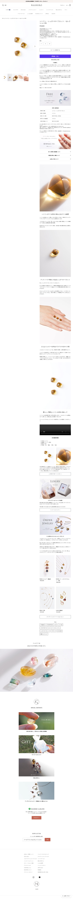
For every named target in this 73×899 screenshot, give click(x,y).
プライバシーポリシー (28, 872)
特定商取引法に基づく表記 (43, 872)
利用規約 (39, 869)
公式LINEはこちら (27, 867)
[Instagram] (33, 877)
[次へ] (34, 46)
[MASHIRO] (36, 5)
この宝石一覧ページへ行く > (55, 473)
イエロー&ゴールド (44, 627)
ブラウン (53, 631)
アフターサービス (21, 13)
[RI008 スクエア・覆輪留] (47, 566)
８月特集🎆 (8, 9)
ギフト (66, 9)
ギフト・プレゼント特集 (28, 863)
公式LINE (53, 13)
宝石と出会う (23, 9)
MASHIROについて (39, 13)
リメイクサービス (49, 9)
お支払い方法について (54, 159)
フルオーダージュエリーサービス (30, 858)
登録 (48, 839)
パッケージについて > (55, 509)
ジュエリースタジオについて (43, 854)
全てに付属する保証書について (54, 151)
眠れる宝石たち (59, 9)
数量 (40, 40)
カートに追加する (55, 50)
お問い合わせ (40, 867)
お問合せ (47, 13)
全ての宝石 (59, 631)
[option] (19, 46)
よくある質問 (30, 13)
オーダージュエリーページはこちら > (55, 616)
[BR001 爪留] (47, 598)
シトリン (58, 627)
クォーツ (52, 627)
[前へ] (3, 670)
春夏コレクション (43, 634)
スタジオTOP (15, 9)
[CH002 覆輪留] (63, 598)
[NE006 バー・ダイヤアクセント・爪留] (63, 566)
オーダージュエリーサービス (43, 856)
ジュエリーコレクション (28, 860)
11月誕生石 (42, 624)
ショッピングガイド (41, 865)
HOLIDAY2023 (50, 624)
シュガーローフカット (44, 631)
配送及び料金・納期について (54, 155)
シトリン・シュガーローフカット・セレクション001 (16, 18)
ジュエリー (41, 9)
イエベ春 (60, 624)
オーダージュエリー (32, 9)
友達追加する (36, 817)
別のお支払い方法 (55, 59)
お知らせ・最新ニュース (28, 854)
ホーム (3, 18)
